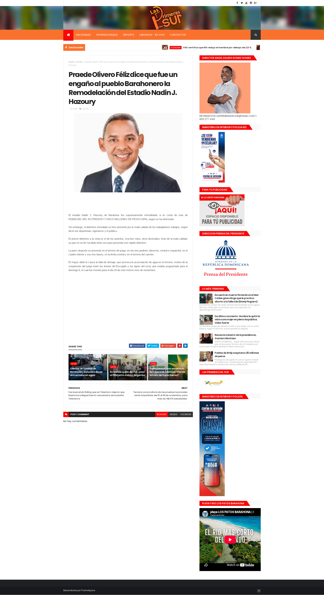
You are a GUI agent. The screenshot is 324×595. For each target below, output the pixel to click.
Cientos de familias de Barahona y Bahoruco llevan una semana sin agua (86, 372)
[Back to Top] (259, 591)
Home (71, 61)
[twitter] (242, 3)
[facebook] (237, 3)
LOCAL (79, 61)
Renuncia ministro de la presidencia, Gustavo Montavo (235, 336)
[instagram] (251, 3)
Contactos (178, 34)
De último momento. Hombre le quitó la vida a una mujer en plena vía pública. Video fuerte (237, 319)
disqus (173, 414)
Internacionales (107, 34)
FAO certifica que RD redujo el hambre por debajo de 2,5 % (201, 47)
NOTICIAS (253, 47)
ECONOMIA (160, 47)
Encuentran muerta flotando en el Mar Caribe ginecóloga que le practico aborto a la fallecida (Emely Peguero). (237, 298)
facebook (186, 414)
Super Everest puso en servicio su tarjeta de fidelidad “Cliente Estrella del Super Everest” (167, 372)
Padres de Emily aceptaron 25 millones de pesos (237, 354)
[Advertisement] (130, 204)
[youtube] (246, 3)
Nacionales (83, 34)
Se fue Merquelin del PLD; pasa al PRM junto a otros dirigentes (127, 373)
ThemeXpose (88, 590)
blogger (161, 414)
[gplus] (255, 3)
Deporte (128, 34)
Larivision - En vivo (152, 34)
